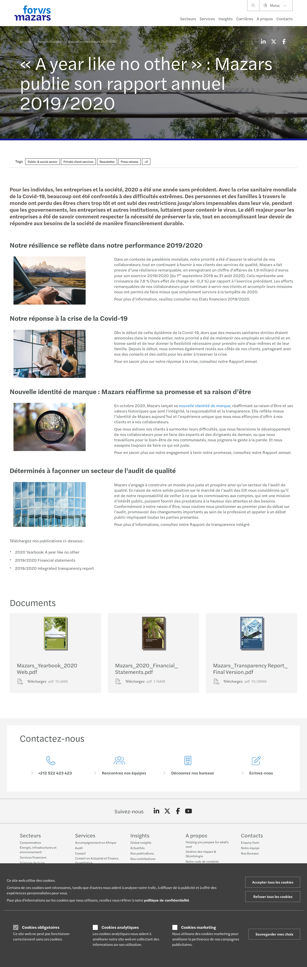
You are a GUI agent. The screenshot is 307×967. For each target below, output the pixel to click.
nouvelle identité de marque (204, 405)
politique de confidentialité (166, 900)
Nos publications (49, 41)
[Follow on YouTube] (189, 811)
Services (207, 18)
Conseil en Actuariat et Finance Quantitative (97, 860)
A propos (265, 18)
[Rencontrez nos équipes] (119, 766)
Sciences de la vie (32, 862)
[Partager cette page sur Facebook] (283, 41)
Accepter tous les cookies (272, 882)
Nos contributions (142, 858)
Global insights (140, 842)
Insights (225, 18)
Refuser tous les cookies (272, 896)
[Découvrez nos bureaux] (188, 766)
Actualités (137, 848)
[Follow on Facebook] (178, 811)
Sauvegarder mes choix (274, 934)
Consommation (30, 842)
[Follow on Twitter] (167, 811)
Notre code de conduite (202, 861)
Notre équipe (250, 848)
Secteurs (188, 18)
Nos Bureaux (250, 853)
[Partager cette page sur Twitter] (273, 41)
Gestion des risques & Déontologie (201, 853)
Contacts (284, 18)
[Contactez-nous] (50, 766)
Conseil (80, 853)
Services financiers (33, 857)
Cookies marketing (198, 927)
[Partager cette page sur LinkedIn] (263, 41)
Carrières (244, 18)
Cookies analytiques (120, 927)
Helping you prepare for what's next (207, 844)
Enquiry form (250, 842)
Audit (79, 848)
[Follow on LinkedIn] (156, 811)
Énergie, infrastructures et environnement (38, 849)
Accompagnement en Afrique (95, 842)
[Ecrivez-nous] (256, 766)
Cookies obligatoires (40, 927)
